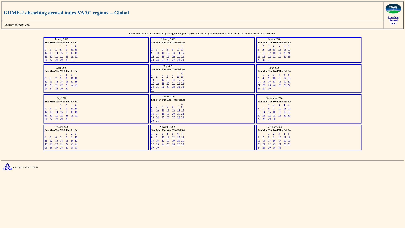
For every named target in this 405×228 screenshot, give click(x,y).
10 (72, 49)
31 (72, 60)
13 (51, 53)
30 (67, 60)
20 (51, 56)
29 (61, 60)
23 (67, 56)
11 (76, 49)
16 (67, 53)
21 (56, 56)
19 (46, 56)
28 (56, 60)
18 (76, 53)
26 (46, 60)
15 (61, 53)
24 (72, 56)
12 (46, 53)
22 (61, 56)
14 (56, 53)
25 (76, 56)
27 (51, 60)
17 (72, 53)
